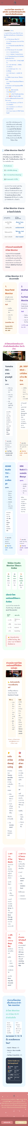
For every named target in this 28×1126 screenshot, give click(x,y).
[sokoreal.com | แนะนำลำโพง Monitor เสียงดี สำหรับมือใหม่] (15, 2)
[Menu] (2, 3)
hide (12, 30)
